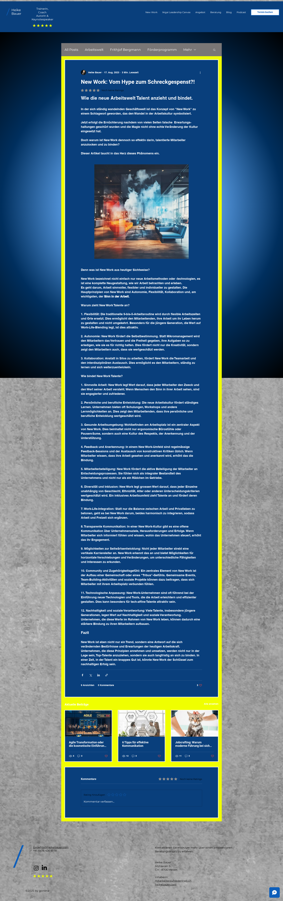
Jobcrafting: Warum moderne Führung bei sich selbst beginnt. (192, 744)
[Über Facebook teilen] (82, 675)
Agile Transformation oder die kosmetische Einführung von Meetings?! (87, 744)
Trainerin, (42, 8)
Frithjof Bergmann (125, 50)
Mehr (187, 50)
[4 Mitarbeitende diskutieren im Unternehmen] (141, 723)
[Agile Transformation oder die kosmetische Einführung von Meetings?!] (88, 723)
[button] (214, 49)
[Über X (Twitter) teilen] (90, 675)
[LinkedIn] (44, 868)
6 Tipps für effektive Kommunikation (135, 744)
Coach (42, 12)
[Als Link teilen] (106, 675)
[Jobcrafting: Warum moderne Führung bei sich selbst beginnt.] (194, 723)
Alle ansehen (211, 704)
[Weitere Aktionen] (200, 72)
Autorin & (42, 15)
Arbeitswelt (94, 50)
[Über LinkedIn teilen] (98, 675)
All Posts (71, 50)
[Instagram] (36, 868)
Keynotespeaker (42, 19)
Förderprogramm (162, 50)
